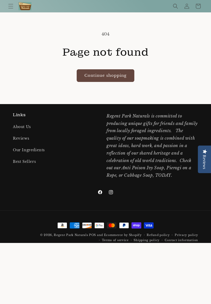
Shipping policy (147, 240)
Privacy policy (186, 235)
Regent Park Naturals (71, 235)
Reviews (21, 138)
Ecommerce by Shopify (123, 235)
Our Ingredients (29, 150)
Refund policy (158, 235)
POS (92, 235)
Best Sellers (24, 161)
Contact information (181, 240)
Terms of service (115, 240)
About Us (22, 126)
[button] (10, 6)
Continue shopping (105, 75)
